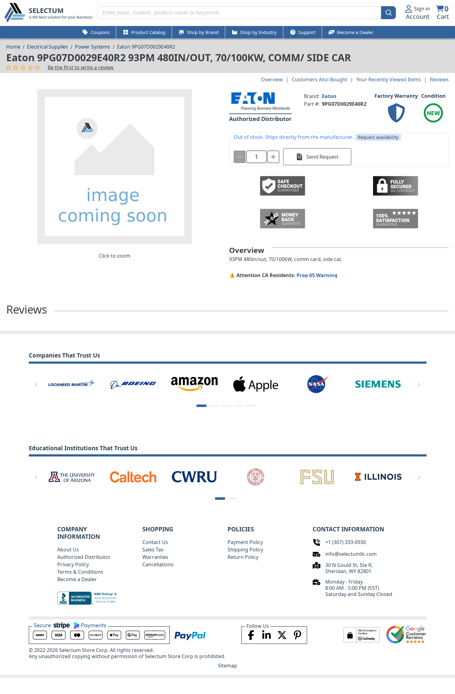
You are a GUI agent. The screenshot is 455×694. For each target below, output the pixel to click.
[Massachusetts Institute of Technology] (72, 476)
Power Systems (92, 46)
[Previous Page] (36, 385)
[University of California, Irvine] (256, 476)
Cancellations (158, 564)
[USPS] (378, 383)
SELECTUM (46, 10)
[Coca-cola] (194, 383)
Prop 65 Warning (317, 275)
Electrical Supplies (47, 46)
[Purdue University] (133, 476)
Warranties (155, 557)
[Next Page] (419, 385)
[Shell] (255, 383)
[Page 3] (226, 406)
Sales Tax (152, 549)
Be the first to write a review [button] (81, 67)
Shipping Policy (245, 549)
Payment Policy (245, 542)
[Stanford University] (195, 476)
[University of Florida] (318, 476)
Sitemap (227, 665)
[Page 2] (214, 406)
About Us (68, 549)
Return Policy (243, 557)
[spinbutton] (256, 157)
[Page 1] (201, 406)
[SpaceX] (133, 383)
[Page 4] (239, 406)
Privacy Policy (73, 564)
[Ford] (317, 383)
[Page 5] (251, 406)
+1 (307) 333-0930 (345, 542)
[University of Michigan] (379, 476)
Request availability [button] (378, 137)
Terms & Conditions (80, 571)
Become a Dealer (77, 579)
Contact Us (155, 542)
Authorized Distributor (83, 557)
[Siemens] (71, 383)
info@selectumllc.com (351, 554)
